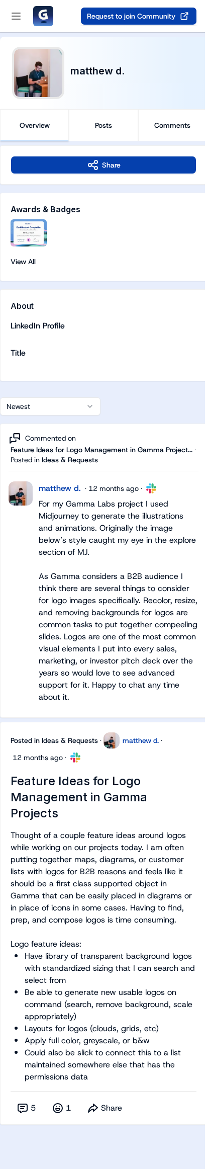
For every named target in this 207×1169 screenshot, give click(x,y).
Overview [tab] (35, 125)
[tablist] (103, 125)
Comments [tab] (172, 125)
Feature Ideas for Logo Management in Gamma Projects (79, 797)
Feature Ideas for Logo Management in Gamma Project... (101, 449)
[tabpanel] (103, 645)
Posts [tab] (103, 125)
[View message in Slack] (151, 488)
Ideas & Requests (70, 459)
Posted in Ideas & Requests (54, 740)
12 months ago (113, 488)
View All (23, 261)
